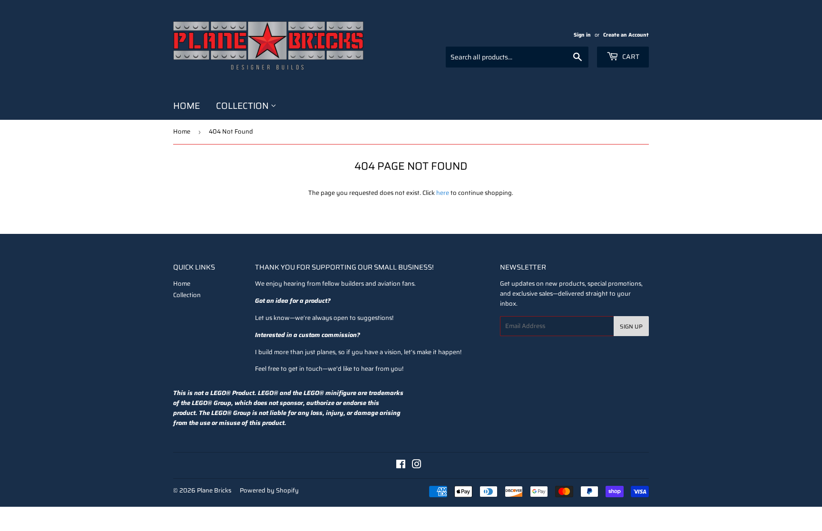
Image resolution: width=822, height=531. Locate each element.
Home (186, 105)
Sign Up (631, 326)
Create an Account (626, 34)
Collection (243, 105)
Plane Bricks (214, 490)
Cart (630, 56)
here (442, 193)
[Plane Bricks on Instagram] (416, 466)
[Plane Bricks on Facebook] (401, 466)
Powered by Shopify (269, 490)
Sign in (582, 34)
